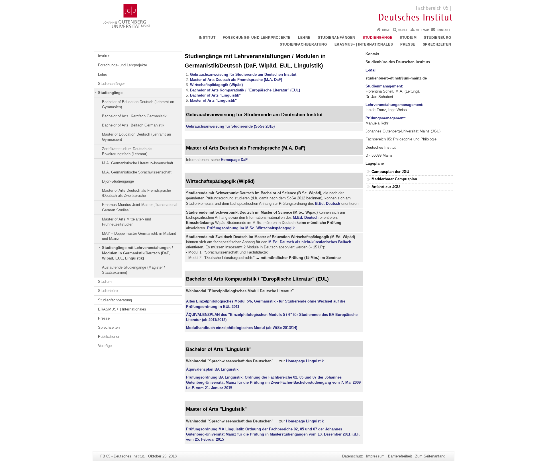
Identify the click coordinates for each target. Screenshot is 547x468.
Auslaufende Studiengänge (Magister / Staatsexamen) (133, 270)
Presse (407, 44)
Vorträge (105, 346)
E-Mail (371, 70)
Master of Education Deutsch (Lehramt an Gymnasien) (136, 137)
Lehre (304, 38)
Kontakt (443, 30)
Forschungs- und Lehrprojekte (257, 38)
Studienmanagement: (384, 86)
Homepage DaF (234, 160)
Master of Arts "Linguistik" (213, 100)
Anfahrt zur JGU (386, 187)
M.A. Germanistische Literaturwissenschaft (137, 163)
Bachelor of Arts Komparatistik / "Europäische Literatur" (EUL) (245, 90)
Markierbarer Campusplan (394, 179)
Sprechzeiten (437, 44)
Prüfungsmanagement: (386, 118)
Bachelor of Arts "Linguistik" (215, 95)
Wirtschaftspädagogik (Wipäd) (216, 85)
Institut (207, 38)
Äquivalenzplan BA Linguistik (212, 369)
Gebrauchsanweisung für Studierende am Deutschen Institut (243, 74)
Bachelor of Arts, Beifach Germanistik (133, 125)
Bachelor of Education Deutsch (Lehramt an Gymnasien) (138, 104)
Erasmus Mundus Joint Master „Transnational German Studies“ (139, 207)
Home (386, 30)
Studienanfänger (336, 38)
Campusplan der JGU (390, 171)
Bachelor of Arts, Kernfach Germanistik (134, 116)
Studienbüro (437, 38)
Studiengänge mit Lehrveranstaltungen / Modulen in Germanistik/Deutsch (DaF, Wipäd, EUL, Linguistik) (137, 253)
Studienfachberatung (303, 44)
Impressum (375, 456)
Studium (408, 38)
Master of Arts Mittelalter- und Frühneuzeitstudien (126, 221)
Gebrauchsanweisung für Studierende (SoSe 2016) (230, 126)
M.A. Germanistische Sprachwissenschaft (137, 172)
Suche (403, 30)
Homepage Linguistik (305, 361)
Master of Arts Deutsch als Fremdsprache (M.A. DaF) (236, 79)
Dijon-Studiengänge (118, 181)
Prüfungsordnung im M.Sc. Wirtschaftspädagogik (251, 228)
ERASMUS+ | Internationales (363, 44)
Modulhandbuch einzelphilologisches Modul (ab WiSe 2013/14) (241, 328)
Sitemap (422, 30)
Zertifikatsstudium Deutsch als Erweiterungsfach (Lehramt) (127, 151)
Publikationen (109, 336)
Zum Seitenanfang (430, 456)
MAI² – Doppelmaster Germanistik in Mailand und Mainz (139, 236)
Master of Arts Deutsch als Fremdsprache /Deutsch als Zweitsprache (136, 193)
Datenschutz (352, 456)
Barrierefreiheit (400, 456)
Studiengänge (377, 38)
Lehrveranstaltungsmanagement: (394, 105)
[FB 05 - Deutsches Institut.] (273, 13)
